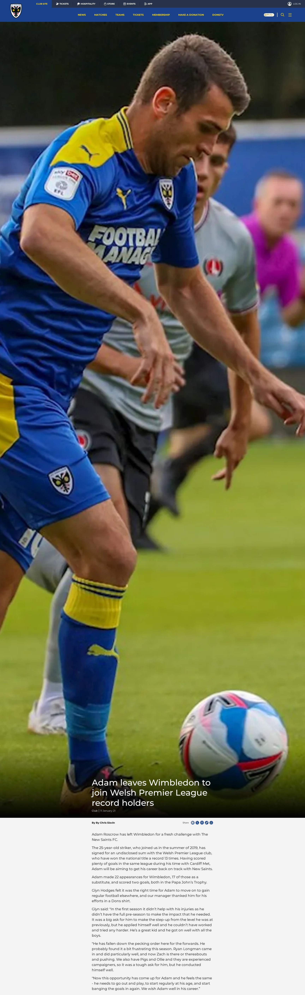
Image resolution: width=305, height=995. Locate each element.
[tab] (42, 4)
